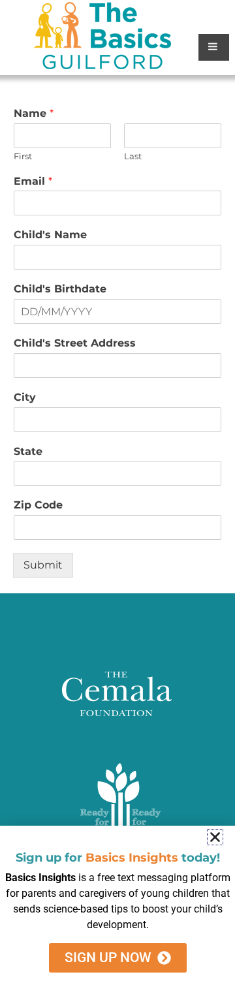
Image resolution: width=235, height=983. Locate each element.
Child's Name (50, 234)
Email (33, 181)
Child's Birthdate (60, 289)
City (25, 397)
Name (34, 113)
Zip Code (38, 505)
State (28, 451)
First (23, 156)
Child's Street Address (75, 343)
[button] (215, 837)
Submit (43, 565)
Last (133, 156)
